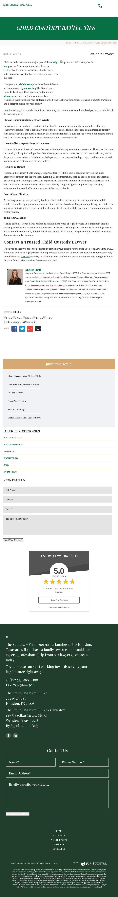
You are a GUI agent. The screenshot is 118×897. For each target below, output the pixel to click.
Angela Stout (33, 270)
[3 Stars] (28, 318)
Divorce (9, 451)
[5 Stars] (48, 318)
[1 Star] (8, 318)
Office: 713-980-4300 (22, 679)
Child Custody (87, 43)
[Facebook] (14, 329)
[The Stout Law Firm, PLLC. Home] (34, 5)
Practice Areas (59, 840)
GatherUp (64, 607)
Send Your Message (13, 540)
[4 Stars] (38, 318)
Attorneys (59, 836)
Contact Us (59, 849)
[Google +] (30, 329)
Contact (25, 256)
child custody (26, 84)
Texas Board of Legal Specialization (46, 285)
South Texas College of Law (42, 281)
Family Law (11, 458)
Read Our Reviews (59, 600)
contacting (30, 88)
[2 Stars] (17, 318)
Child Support (13, 444)
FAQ (6, 465)
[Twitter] (22, 329)
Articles (76, 43)
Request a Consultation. (17, 814)
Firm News (10, 472)
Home (68, 43)
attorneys (9, 95)
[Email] (38, 329)
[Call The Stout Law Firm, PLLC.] (101, 6)
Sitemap (55, 863)
